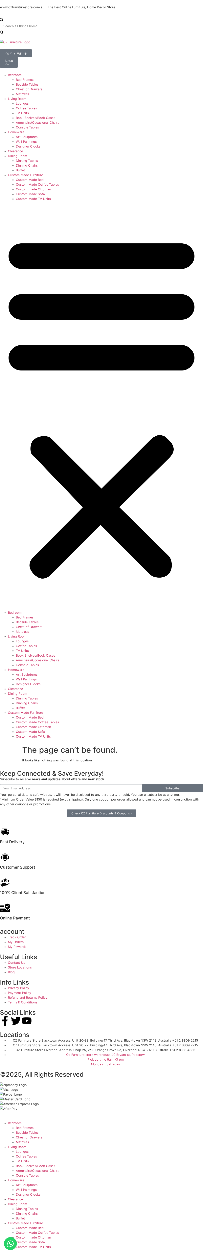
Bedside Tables (27, 84)
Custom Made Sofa (30, 194)
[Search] (1, 20)
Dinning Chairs (27, 165)
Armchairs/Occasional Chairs (37, 122)
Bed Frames (25, 80)
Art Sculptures (26, 137)
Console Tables (27, 127)
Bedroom (15, 75)
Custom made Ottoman (33, 189)
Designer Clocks (28, 146)
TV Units (22, 113)
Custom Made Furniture (25, 175)
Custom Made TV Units (33, 199)
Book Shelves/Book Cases (35, 118)
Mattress (22, 94)
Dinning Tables (27, 161)
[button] (101, 405)
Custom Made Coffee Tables (37, 184)
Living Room (17, 99)
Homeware (16, 132)
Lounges (22, 103)
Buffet (20, 170)
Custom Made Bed (30, 180)
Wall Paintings (26, 142)
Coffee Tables (26, 108)
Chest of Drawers (29, 89)
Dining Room (17, 156)
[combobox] (101, 26)
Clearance (15, 151)
